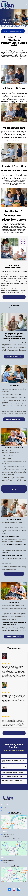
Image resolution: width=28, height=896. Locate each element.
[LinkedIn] (18, 889)
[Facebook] (9, 889)
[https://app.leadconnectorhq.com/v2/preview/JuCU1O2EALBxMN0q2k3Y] (15, 798)
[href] (14, 822)
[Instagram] (14, 889)
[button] (26, 5)
